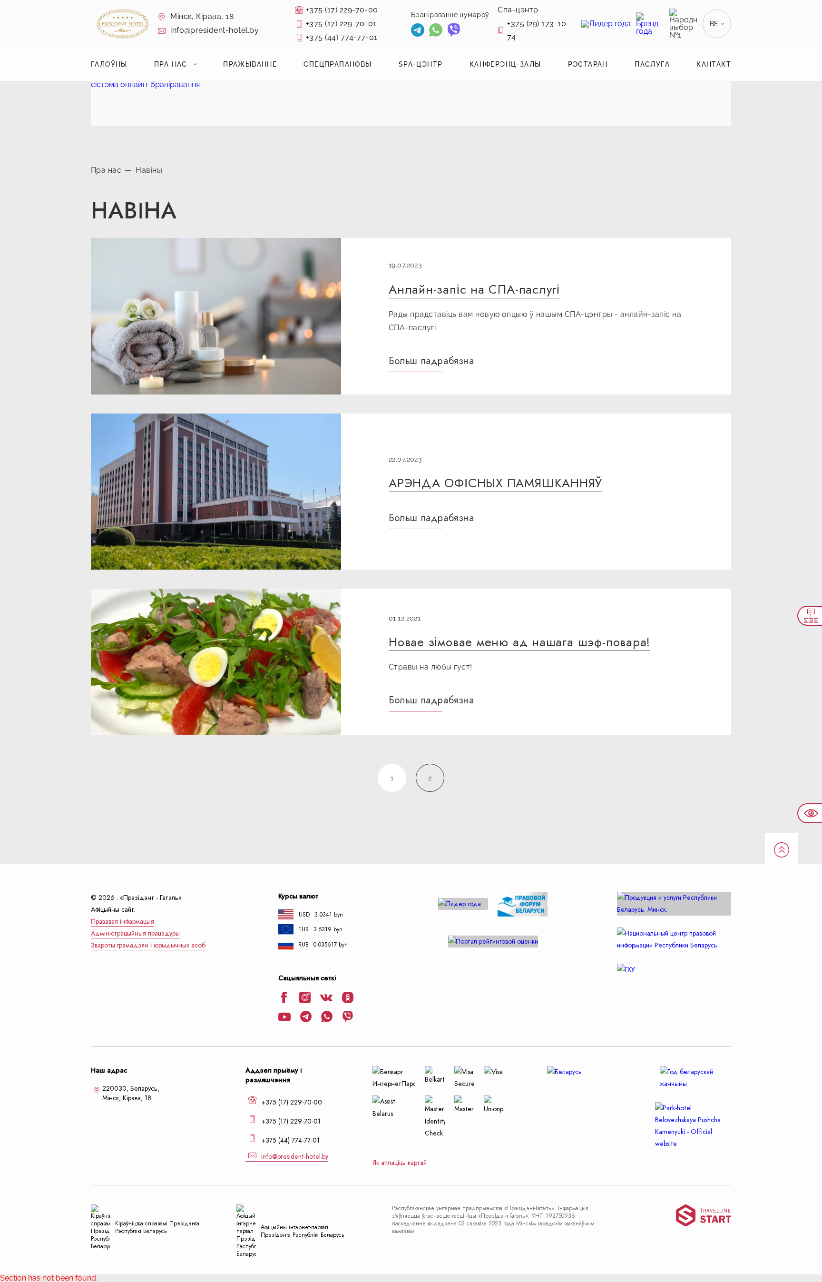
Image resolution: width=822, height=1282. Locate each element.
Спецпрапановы (337, 64)
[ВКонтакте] (326, 999)
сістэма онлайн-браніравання (145, 84)
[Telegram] (417, 31)
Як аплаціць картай (399, 1162)
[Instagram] (305, 998)
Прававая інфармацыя (122, 921)
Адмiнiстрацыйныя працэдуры (135, 933)
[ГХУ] (674, 970)
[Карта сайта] (809, 616)
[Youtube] (284, 1018)
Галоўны (109, 64)
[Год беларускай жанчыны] (693, 1078)
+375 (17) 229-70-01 (341, 23)
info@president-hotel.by (213, 30)
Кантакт (713, 64)
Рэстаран (588, 64)
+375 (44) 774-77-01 (342, 37)
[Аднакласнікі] (347, 998)
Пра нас (170, 64)
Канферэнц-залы (505, 64)
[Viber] (453, 31)
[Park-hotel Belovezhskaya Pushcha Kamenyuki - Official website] (693, 1126)
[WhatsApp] (435, 31)
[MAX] (471, 31)
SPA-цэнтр (421, 64)
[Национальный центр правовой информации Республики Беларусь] (674, 939)
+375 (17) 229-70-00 (342, 9)
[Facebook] (284, 998)
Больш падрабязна (431, 360)
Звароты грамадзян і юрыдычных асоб (148, 945)
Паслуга (652, 64)
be (714, 24)
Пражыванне (250, 64)
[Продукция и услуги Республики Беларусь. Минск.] (674, 904)
